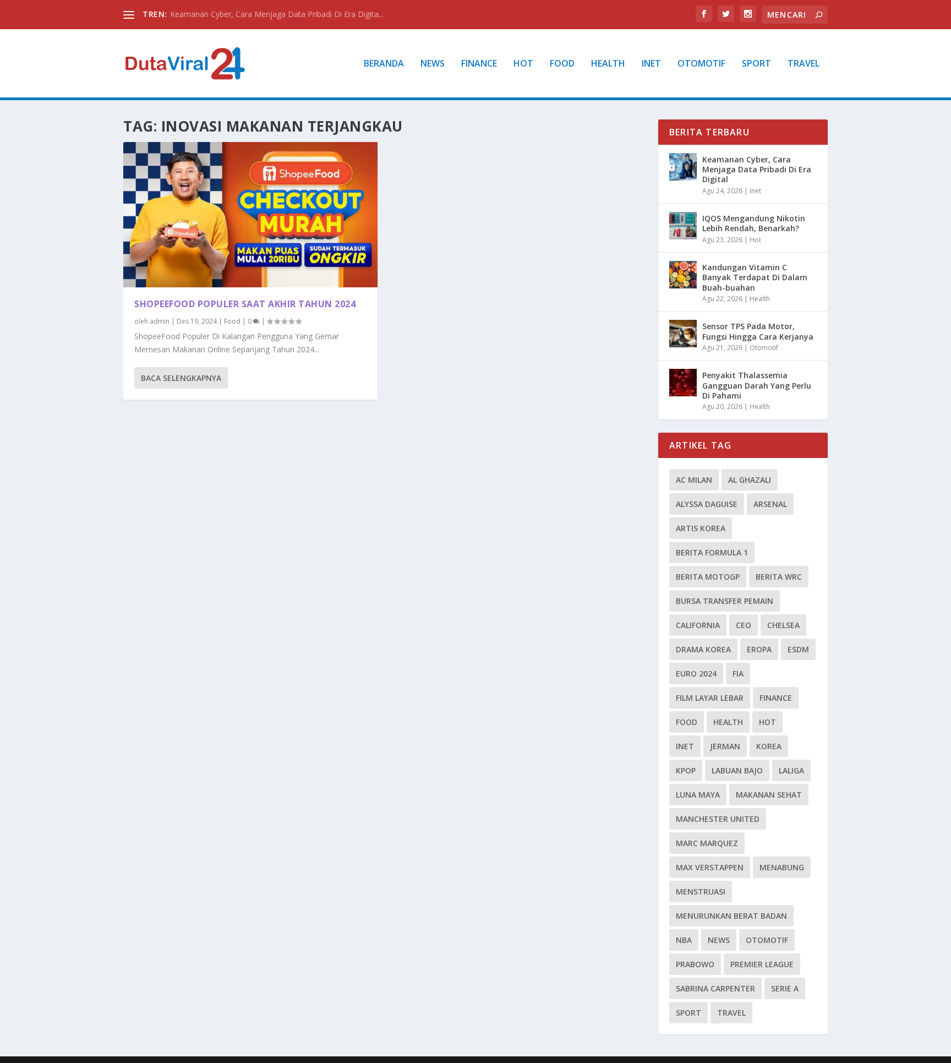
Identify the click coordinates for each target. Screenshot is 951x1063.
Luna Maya (698, 794)
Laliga (791, 770)
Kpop (686, 770)
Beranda (384, 64)
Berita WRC (779, 576)
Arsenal (770, 504)
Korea (768, 746)
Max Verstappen (710, 867)
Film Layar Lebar (710, 698)
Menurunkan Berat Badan (731, 916)
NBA (684, 940)
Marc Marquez (707, 843)
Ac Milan (694, 480)
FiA (738, 673)
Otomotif (701, 64)
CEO (743, 625)
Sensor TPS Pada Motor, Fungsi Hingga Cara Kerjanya (757, 331)
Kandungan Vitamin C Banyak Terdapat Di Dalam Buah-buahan (754, 277)
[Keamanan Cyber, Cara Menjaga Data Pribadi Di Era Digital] (683, 167)
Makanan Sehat (769, 794)
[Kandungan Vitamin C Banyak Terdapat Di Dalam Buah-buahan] (683, 274)
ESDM (798, 649)
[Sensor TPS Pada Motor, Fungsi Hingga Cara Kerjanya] (683, 333)
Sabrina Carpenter (715, 988)
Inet (651, 64)
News (432, 64)
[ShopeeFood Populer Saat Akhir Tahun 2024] (250, 214)
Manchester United (717, 819)
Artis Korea (700, 528)
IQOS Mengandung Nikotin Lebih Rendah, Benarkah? (753, 223)
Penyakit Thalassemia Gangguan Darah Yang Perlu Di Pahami (756, 385)
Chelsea (783, 625)
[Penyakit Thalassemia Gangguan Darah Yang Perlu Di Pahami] (683, 382)
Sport (756, 64)
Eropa (759, 649)
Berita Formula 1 (712, 552)
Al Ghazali (749, 480)
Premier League (762, 964)
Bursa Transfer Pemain (724, 601)
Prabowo (695, 964)
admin (160, 321)
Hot (523, 64)
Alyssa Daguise (706, 504)
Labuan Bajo (737, 770)
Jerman (725, 746)
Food (562, 64)
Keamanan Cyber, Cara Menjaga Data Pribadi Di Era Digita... (277, 14)
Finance (479, 64)
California (698, 625)
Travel (803, 64)
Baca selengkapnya (181, 378)
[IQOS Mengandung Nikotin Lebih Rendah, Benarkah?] (683, 225)
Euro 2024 (696, 673)
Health (608, 64)
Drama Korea (703, 649)
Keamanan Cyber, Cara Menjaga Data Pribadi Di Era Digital (756, 169)
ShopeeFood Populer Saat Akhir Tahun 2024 (245, 304)
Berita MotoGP (708, 576)
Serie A (785, 988)
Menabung (781, 867)
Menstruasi (700, 891)
